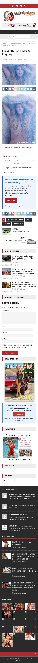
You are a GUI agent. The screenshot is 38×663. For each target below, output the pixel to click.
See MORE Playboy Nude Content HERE (19, 147)
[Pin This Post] (12, 89)
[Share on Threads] (34, 89)
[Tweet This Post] (6, 89)
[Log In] (25, 6)
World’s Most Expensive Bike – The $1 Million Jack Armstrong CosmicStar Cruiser (23, 586)
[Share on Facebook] (3, 89)
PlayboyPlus (18, 224)
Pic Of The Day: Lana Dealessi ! (21, 543)
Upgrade (8, 168)
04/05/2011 (17, 547)
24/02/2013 (17, 562)
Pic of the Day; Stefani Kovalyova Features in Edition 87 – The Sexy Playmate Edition (24, 284)
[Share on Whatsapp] (21, 89)
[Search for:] (19, 37)
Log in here (21, 206)
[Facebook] (13, 6)
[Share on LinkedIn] (9, 89)
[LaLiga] (4, 508)
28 (25, 562)
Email (4, 333)
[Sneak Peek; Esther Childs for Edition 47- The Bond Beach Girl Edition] (6, 556)
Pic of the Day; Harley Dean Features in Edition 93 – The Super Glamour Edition (22, 258)
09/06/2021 (18, 263)
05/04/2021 (18, 276)
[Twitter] (17, 6)
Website (5, 339)
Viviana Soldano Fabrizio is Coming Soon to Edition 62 (24, 570)
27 (25, 576)
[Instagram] (21, 6)
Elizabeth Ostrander (15, 220)
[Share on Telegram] (28, 89)
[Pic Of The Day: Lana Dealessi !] (6, 544)
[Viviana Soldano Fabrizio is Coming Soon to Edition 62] (6, 570)
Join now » (11, 200)
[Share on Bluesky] (31, 89)
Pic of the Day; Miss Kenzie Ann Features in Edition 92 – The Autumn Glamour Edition (23, 271)
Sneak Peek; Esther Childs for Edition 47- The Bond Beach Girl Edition (23, 556)
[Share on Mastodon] (24, 89)
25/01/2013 (17, 593)
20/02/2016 (17, 576)
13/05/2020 (18, 289)
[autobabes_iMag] (4, 518)
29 (25, 547)
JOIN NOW (19, 414)
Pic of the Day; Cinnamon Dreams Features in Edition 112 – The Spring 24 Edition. (22, 496)
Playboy (7, 224)
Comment (5, 311)
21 (25, 593)
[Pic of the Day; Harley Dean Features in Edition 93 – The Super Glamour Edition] (6, 258)
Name (4, 327)
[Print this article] (18, 89)
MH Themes (19, 661)
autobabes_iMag (20, 60)
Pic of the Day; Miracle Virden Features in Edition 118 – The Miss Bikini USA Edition (22, 517)
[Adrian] (4, 529)
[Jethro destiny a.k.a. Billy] (4, 497)
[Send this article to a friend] (15, 89)
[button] (35, 31)
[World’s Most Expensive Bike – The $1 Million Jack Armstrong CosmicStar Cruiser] (6, 585)
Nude (28, 220)
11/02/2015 (8, 60)
